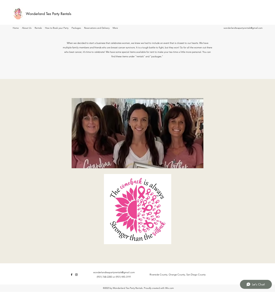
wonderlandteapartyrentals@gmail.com (243, 27)
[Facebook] (71, 274)
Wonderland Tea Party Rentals (48, 13)
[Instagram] (76, 274)
